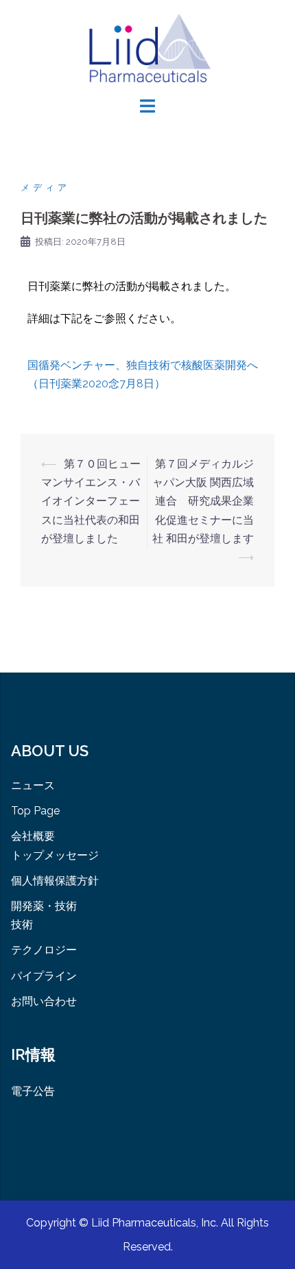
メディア (45, 187)
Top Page (35, 810)
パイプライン (44, 975)
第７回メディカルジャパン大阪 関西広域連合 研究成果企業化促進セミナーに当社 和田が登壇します (203, 501)
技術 (22, 924)
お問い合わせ (44, 1001)
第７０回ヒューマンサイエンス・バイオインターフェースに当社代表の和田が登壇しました (91, 501)
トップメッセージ (55, 855)
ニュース (33, 785)
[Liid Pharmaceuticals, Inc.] (147, 46)
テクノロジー (44, 949)
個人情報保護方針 (55, 880)
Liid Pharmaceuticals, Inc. (156, 1222)
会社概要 (33, 836)
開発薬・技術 (44, 906)
